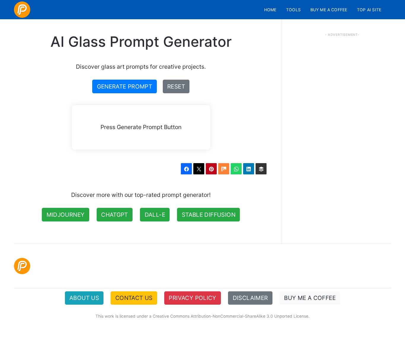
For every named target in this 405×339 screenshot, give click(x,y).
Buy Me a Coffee (310, 297)
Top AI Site (369, 9)
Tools (293, 9)
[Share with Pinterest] (211, 168)
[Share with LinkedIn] (248, 168)
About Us (84, 297)
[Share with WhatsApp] (236, 168)
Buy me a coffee (328, 9)
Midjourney (66, 214)
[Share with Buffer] (261, 168)
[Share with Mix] (223, 168)
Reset (176, 86)
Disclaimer (250, 297)
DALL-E (155, 214)
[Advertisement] (342, 152)
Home (270, 9)
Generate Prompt (124, 86)
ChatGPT (114, 214)
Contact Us (134, 297)
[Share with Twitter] (198, 168)
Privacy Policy (192, 297)
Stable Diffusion (208, 214)
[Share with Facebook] (186, 168)
